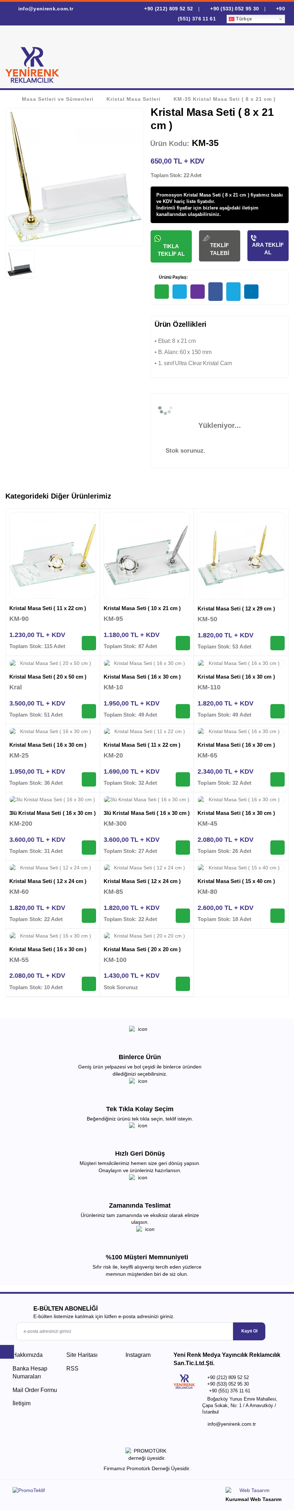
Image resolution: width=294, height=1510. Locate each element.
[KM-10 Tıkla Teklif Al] (183, 711)
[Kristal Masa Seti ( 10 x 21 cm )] (147, 555)
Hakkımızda (28, 1355)
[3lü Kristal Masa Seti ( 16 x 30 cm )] (52, 800)
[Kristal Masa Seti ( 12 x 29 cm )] (241, 555)
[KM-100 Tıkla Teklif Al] (183, 984)
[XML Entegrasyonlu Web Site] (78, 1491)
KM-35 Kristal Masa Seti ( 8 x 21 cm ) (224, 99)
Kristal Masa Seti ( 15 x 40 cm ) (236, 881)
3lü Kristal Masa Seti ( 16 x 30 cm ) (52, 813)
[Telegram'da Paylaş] (179, 291)
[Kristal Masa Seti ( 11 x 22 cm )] (52, 555)
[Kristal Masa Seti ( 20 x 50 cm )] (52, 663)
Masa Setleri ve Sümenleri (58, 99)
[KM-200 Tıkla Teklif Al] (89, 847)
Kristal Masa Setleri (133, 99)
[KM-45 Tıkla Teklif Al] (277, 847)
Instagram (137, 1355)
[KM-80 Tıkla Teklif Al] (277, 916)
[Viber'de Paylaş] (197, 291)
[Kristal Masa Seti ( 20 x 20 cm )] (147, 936)
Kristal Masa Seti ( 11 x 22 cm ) (47, 608)
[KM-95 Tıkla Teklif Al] (183, 643)
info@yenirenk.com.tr (44, 8)
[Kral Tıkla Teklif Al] (89, 711)
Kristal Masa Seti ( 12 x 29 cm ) (236, 608)
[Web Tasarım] (253, 1491)
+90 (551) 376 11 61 (229, 1390)
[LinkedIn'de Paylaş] (251, 291)
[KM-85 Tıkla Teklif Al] (183, 916)
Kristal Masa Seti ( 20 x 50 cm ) (47, 677)
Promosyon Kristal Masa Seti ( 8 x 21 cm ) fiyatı (208, 195)
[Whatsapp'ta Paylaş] (162, 291)
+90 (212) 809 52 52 (169, 8)
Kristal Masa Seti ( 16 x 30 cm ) (142, 677)
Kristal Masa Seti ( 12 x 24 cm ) (47, 881)
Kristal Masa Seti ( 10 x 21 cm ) (142, 608)
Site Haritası (82, 1355)
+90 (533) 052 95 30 (235, 8)
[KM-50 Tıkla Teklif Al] (277, 643)
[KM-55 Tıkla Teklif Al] (89, 984)
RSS (72, 1368)
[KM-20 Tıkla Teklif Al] (183, 779)
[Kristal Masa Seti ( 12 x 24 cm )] (52, 868)
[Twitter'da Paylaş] (233, 291)
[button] (275, 59)
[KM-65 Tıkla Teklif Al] (277, 779)
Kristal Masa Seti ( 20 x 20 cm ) (142, 949)
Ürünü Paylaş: (173, 277)
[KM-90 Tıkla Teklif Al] (89, 643)
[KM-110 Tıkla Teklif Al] (277, 711)
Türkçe (243, 19)
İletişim (21, 1403)
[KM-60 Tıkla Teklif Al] (89, 916)
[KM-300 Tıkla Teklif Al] (183, 847)
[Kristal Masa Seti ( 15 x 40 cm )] (241, 868)
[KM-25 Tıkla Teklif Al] (89, 779)
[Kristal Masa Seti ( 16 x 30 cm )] (147, 663)
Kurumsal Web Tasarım (253, 1499)
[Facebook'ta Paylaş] (215, 291)
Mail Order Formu (35, 1390)
